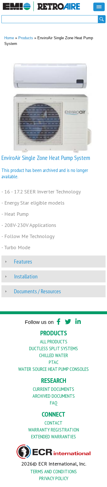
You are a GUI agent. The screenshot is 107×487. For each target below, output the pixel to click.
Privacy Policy (53, 478)
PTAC (53, 362)
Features (23, 261)
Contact (53, 422)
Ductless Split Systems (53, 348)
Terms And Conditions (53, 471)
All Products (53, 341)
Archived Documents (54, 396)
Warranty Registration (53, 429)
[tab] (53, 262)
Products (25, 38)
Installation (26, 276)
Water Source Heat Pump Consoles (53, 369)
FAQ (53, 402)
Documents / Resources (37, 291)
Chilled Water (53, 355)
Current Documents (53, 389)
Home (9, 38)
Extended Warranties (53, 436)
